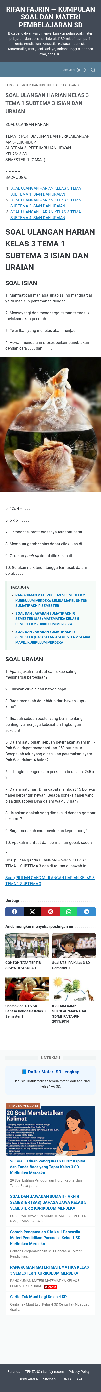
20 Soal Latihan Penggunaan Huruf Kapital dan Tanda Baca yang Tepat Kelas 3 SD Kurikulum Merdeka (47, 1167)
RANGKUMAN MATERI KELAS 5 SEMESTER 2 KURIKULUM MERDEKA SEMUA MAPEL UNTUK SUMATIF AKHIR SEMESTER (51, 600)
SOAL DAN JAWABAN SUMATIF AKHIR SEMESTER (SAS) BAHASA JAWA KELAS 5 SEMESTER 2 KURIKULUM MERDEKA (48, 1202)
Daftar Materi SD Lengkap (53, 1071)
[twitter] (33, 911)
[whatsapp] (69, 911)
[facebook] (14, 911)
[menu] (11, 70)
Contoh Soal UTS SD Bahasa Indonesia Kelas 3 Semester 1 (25, 1011)
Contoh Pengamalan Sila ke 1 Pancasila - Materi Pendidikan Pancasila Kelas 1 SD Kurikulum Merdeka (46, 1238)
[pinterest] (50, 911)
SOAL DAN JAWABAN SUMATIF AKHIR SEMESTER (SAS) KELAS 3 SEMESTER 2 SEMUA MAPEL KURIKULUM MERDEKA (52, 637)
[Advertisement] (50, 1341)
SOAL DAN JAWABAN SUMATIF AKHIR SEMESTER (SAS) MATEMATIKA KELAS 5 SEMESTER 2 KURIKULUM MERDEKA (47, 618)
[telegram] (86, 911)
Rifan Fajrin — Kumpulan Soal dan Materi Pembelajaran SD (50, 17)
